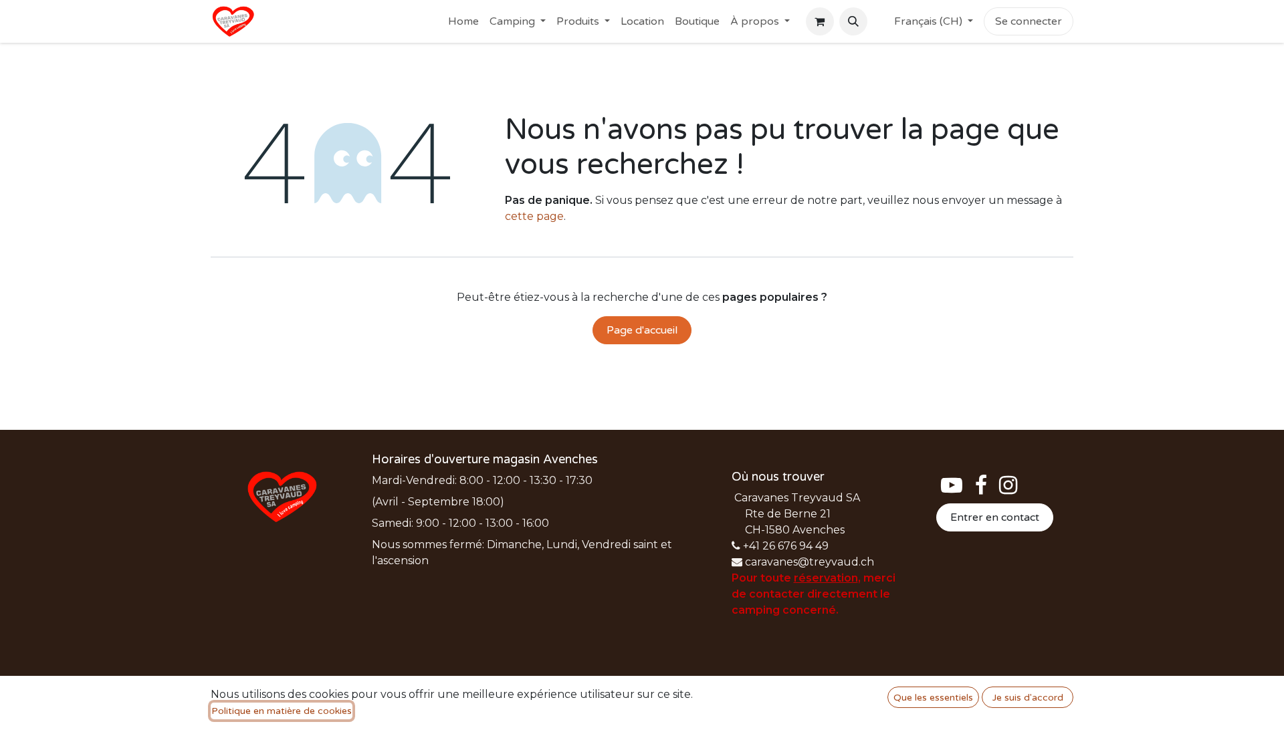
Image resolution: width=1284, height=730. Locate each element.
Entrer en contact (994, 517)
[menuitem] (463, 21)
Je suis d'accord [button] (1027, 697)
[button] (853, 21)
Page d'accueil (642, 330)
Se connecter (1028, 21)
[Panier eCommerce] (820, 21)
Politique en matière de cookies (281, 711)
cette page (534, 216)
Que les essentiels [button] (933, 697)
